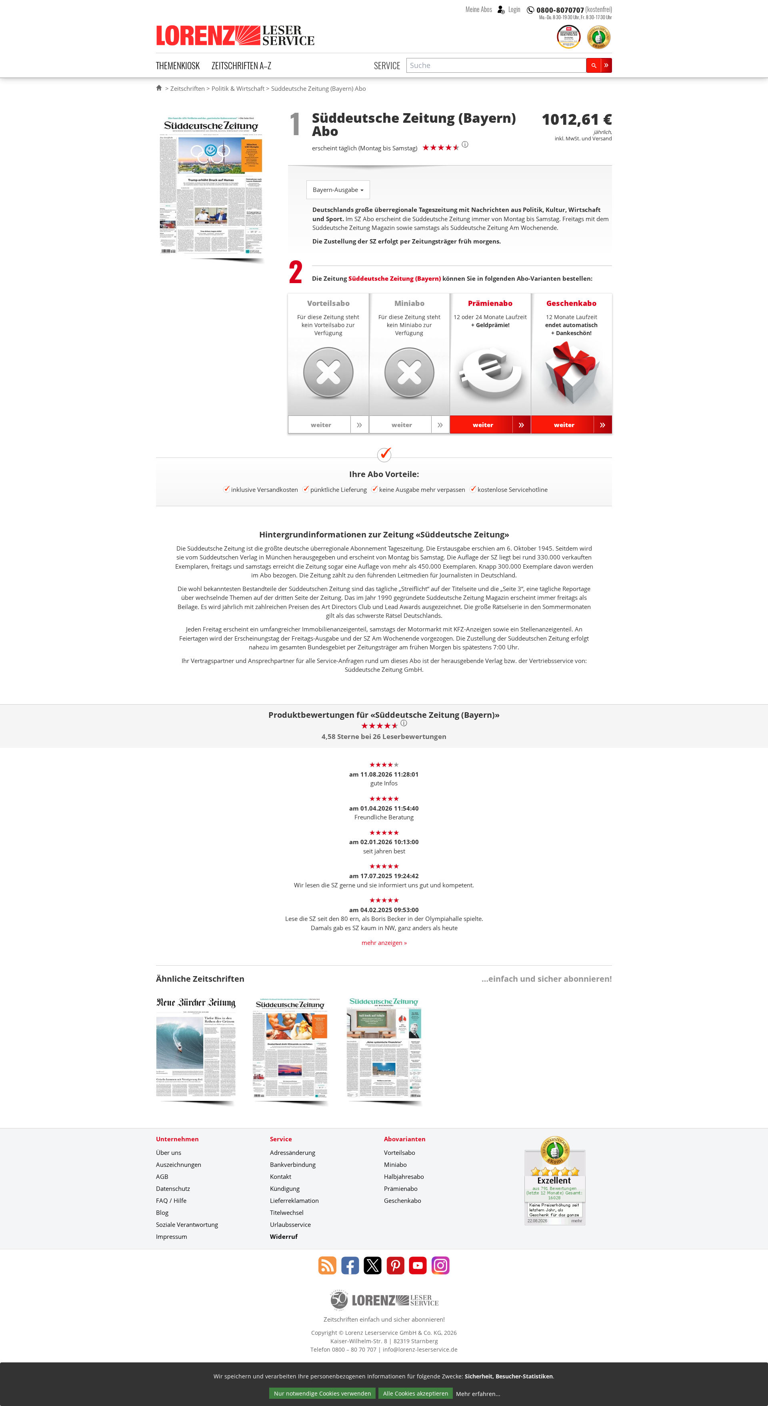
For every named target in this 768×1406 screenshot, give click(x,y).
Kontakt (280, 1176)
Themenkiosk (178, 65)
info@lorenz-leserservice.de (420, 1349)
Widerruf (284, 1236)
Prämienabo (401, 1188)
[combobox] (496, 65)
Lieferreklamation (294, 1200)
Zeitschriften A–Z (241, 65)
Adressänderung (292, 1152)
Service (387, 65)
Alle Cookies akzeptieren (415, 1393)
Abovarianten (405, 1139)
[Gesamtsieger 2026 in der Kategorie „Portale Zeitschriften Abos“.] (569, 37)
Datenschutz (173, 1188)
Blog (162, 1212)
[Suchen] (599, 65)
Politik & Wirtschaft (238, 88)
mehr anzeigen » (384, 943)
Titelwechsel (287, 1212)
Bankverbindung (293, 1164)
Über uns (168, 1152)
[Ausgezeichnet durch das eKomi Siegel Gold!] (599, 37)
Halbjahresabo (404, 1176)
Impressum (171, 1236)
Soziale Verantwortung (187, 1224)
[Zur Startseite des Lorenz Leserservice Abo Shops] (236, 35)
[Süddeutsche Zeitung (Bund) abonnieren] (290, 1053)
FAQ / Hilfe (171, 1200)
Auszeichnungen (178, 1164)
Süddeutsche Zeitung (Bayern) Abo (318, 88)
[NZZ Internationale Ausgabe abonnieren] (196, 1053)
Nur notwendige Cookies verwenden (322, 1393)
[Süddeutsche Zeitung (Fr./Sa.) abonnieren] (384, 1053)
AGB (162, 1176)
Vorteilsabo (399, 1152)
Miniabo (395, 1164)
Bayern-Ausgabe (336, 190)
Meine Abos (479, 9)
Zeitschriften (187, 88)
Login (513, 9)
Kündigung (285, 1188)
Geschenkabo (402, 1200)
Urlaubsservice (290, 1224)
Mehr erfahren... (478, 1394)
